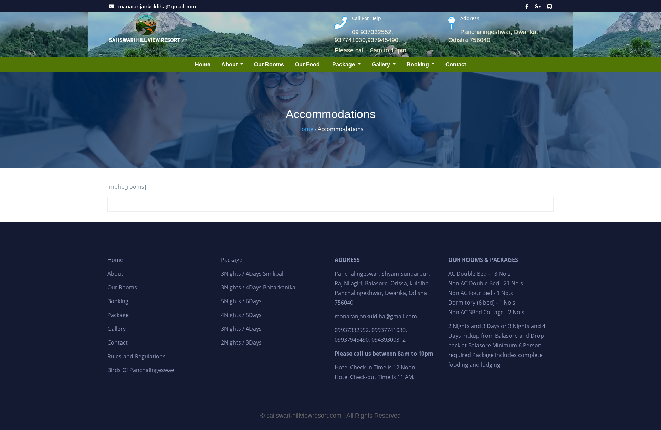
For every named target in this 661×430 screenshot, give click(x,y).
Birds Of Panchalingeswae (140, 370)
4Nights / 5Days (241, 315)
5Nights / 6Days (241, 301)
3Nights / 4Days (241, 328)
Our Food (308, 65)
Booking (418, 65)
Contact (455, 65)
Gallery (381, 65)
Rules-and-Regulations (136, 356)
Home (202, 65)
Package (344, 65)
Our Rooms (269, 65)
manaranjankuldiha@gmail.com (156, 6)
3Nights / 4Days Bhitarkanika (258, 287)
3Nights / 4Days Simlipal (252, 273)
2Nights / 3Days (241, 342)
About (230, 65)
